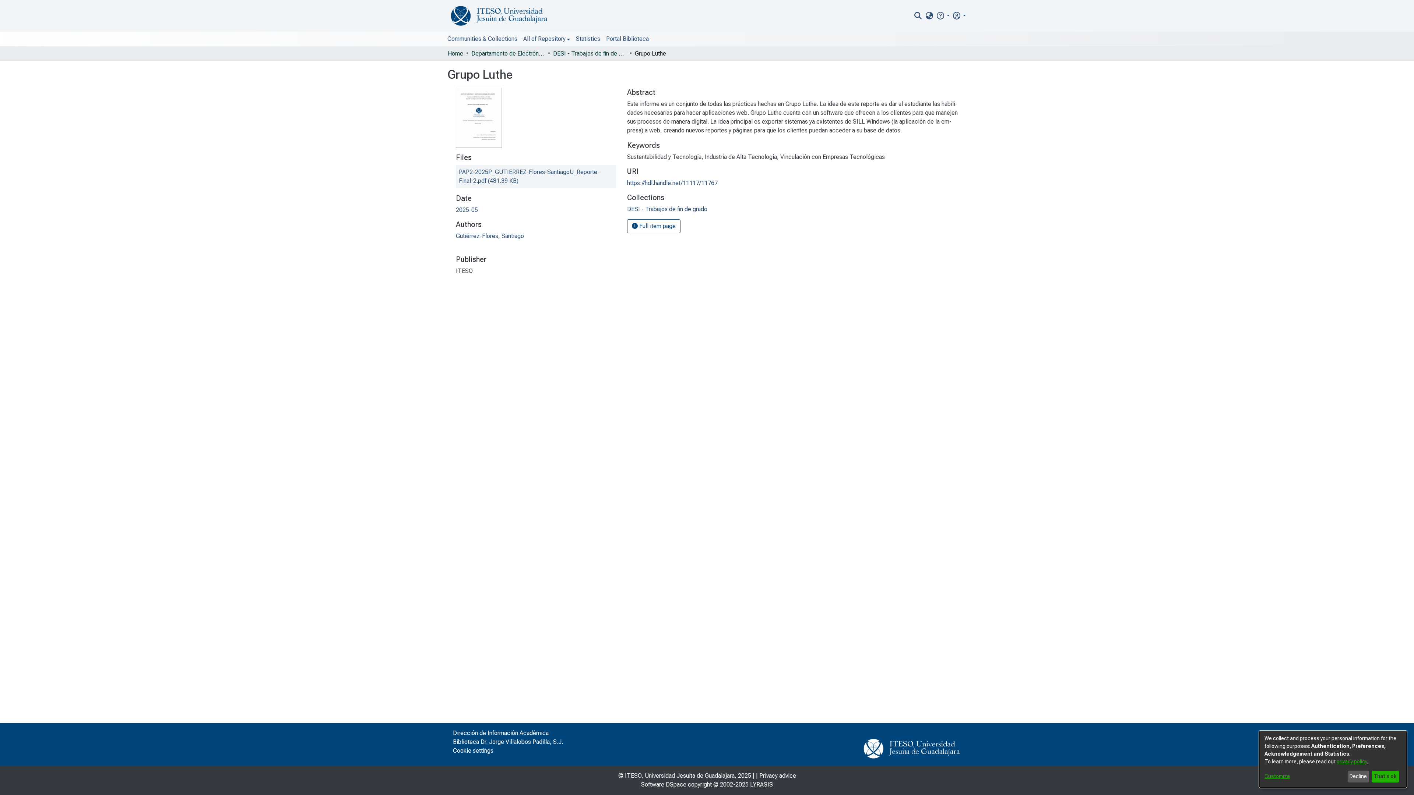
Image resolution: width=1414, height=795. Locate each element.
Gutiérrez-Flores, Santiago (490, 236)
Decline (1358, 776)
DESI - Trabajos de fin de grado (590, 53)
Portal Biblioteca (627, 38)
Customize (1277, 776)
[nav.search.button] (918, 15)
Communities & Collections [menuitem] (482, 38)
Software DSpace (663, 784)
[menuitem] (929, 15)
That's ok (1385, 776)
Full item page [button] (657, 226)
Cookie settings (473, 750)
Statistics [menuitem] (588, 38)
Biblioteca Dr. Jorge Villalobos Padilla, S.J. (508, 741)
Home (455, 53)
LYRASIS (761, 784)
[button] (943, 15)
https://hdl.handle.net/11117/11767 (672, 183)
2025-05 (467, 209)
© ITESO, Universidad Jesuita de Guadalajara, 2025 (684, 775)
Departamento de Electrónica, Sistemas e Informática (508, 53)
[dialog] (1333, 759)
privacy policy (1352, 761)
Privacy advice (777, 775)
